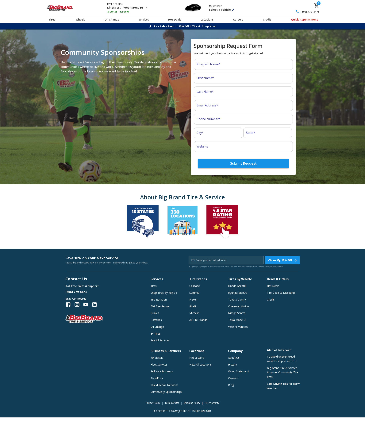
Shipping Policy (192, 403)
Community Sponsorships (166, 391)
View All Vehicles (238, 326)
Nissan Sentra (236, 313)
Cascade (194, 286)
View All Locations (200, 364)
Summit (194, 292)
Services (143, 19)
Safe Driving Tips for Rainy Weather (283, 386)
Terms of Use (172, 403)
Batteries (156, 320)
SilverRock (157, 378)
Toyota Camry (237, 299)
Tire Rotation (159, 299)
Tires (51, 19)
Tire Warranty (212, 403)
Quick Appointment (304, 19)
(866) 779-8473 (310, 11)
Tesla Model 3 (237, 320)
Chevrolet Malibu (238, 306)
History (232, 364)
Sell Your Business (162, 371)
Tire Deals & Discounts (281, 292)
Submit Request (243, 163)
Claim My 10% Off (280, 260)
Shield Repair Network (164, 385)
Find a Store (196, 357)
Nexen (193, 299)
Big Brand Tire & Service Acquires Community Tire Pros (282, 372)
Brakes (155, 313)
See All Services (160, 340)
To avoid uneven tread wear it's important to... (281, 359)
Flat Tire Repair (160, 306)
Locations (207, 19)
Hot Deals (174, 19)
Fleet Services (159, 364)
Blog (231, 385)
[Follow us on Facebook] (68, 304)
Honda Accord (237, 286)
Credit (267, 19)
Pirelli (192, 306)
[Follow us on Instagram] (77, 304)
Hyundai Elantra (237, 292)
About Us (234, 357)
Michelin (194, 313)
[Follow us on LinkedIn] (94, 304)
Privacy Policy (269, 266)
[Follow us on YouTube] (86, 304)
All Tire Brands (198, 320)
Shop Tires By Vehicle (164, 292)
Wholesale (157, 357)
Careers (238, 19)
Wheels (80, 19)
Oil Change (112, 19)
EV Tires (155, 333)
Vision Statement (238, 371)
